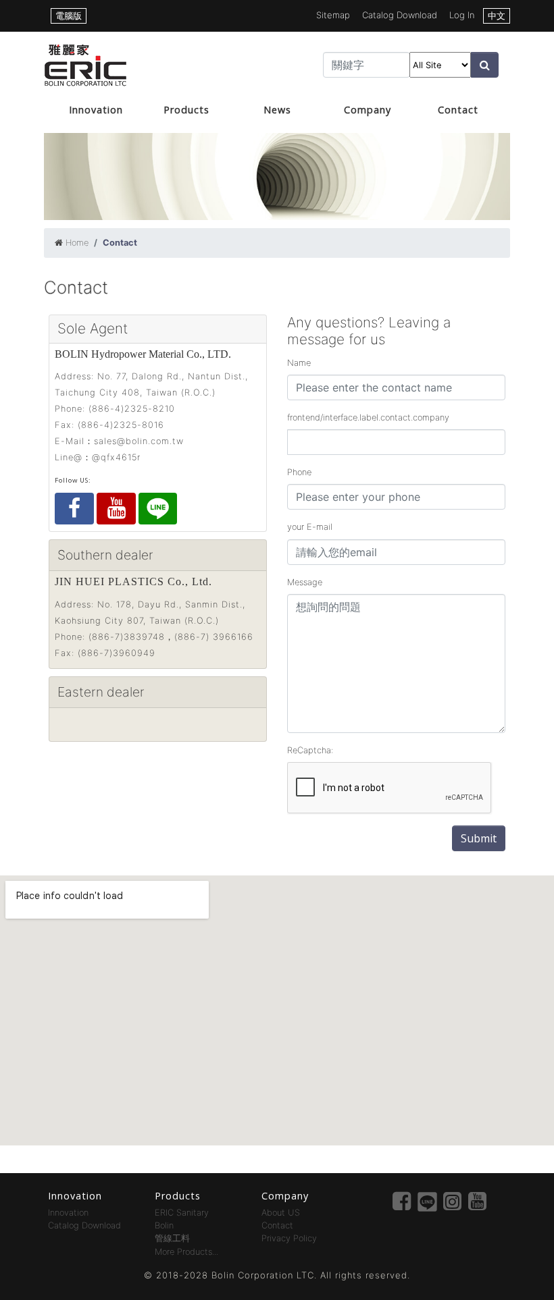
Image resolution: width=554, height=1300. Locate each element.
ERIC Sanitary (182, 1213)
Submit (479, 838)
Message (304, 582)
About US (280, 1213)
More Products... (186, 1252)
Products (186, 109)
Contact (458, 109)
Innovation (96, 109)
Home (77, 243)
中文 (496, 15)
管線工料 (172, 1238)
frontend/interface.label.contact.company (368, 417)
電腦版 (68, 15)
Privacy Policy (289, 1238)
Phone (299, 472)
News (277, 109)
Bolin (164, 1225)
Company (367, 109)
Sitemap (333, 14)
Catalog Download (399, 14)
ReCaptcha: (310, 750)
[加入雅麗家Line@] (157, 508)
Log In (461, 14)
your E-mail (309, 527)
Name (299, 363)
